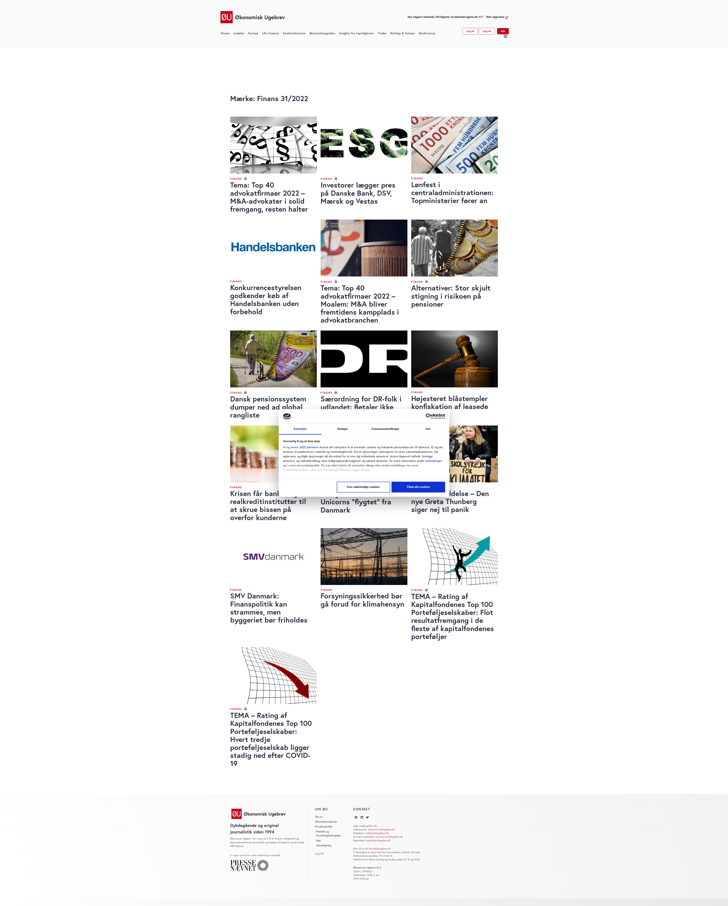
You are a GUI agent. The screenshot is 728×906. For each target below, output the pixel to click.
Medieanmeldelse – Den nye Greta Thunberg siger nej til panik (450, 501)
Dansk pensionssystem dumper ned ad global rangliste (268, 406)
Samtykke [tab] (300, 428)
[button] (505, 36)
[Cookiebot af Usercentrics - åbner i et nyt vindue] (428, 416)
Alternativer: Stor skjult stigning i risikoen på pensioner (450, 296)
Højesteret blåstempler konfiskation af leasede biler (449, 406)
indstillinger (433, 460)
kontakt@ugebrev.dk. (380, 848)
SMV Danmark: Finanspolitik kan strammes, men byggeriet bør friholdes (269, 608)
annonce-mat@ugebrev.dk (389, 836)
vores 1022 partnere (305, 447)
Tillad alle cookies (418, 487)
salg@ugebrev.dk (368, 825)
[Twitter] (367, 817)
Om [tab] (428, 428)
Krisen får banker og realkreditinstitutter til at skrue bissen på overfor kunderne (268, 505)
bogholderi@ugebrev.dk (378, 840)
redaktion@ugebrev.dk (376, 833)
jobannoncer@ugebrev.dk (381, 829)
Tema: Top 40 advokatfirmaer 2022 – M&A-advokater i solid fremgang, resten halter (269, 197)
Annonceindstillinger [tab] (385, 428)
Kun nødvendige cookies (363, 487)
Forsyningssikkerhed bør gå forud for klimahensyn (362, 599)
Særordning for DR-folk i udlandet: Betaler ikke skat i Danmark (361, 406)
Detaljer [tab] (342, 428)
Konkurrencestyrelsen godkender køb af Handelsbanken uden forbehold (265, 299)
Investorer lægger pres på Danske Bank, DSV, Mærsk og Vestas (358, 193)
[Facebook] (356, 817)
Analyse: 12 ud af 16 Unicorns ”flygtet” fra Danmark (356, 501)
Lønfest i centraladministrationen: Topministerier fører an (452, 192)
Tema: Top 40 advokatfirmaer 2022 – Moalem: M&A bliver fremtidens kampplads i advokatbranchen (360, 304)
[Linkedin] (362, 817)
